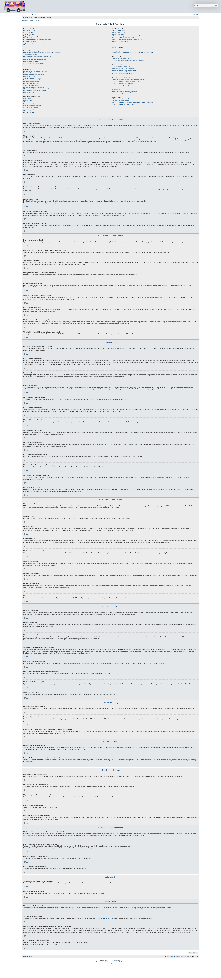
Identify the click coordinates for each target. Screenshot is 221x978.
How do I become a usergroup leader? (123, 37)
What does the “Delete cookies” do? (33, 44)
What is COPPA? (28, 32)
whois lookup (152, 928)
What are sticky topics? (29, 109)
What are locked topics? (30, 110)
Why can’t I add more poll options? (32, 78)
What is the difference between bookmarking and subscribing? (129, 79)
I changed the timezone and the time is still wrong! (37, 56)
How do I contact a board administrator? (123, 104)
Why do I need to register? (30, 30)
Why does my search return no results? (123, 68)
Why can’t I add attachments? (31, 83)
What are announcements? (30, 107)
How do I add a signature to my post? (33, 74)
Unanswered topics (27, 20)
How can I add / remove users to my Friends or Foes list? (128, 60)
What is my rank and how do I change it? (34, 63)
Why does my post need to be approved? (34, 90)
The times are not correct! (30, 54)
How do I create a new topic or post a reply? (35, 71)
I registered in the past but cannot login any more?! (37, 39)
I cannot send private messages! (121, 49)
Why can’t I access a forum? (31, 81)
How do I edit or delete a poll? (31, 80)
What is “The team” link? (119, 43)
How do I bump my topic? (30, 92)
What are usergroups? (118, 34)
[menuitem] (34, 14)
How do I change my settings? (31, 51)
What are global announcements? (32, 105)
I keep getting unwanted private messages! (124, 51)
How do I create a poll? (29, 76)
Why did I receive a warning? (31, 85)
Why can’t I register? (29, 34)
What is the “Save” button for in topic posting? (36, 88)
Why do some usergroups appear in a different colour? (127, 39)
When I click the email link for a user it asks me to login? (38, 65)
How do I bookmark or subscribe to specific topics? (126, 81)
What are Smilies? (28, 102)
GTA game (114, 960)
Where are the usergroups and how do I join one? (126, 36)
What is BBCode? (28, 98)
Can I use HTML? (28, 100)
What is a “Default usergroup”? (120, 41)
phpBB (45, 287)
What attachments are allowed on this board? (124, 91)
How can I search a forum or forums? (122, 66)
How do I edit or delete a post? (31, 72)
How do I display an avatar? (31, 61)
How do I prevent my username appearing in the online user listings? (42, 52)
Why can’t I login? (28, 37)
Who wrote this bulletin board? (120, 99)
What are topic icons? (29, 112)
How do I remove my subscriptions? (122, 85)
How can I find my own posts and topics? (123, 73)
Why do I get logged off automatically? (33, 43)
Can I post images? (28, 103)
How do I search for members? (121, 72)
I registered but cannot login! (31, 36)
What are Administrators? (119, 30)
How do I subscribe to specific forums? (123, 83)
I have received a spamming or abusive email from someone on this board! (133, 52)
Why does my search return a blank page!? (124, 70)
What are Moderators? (118, 32)
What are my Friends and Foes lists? (122, 58)
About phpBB (156, 908)
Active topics (37, 20)
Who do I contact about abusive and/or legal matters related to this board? (132, 102)
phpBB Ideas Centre (107, 918)
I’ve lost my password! (29, 41)
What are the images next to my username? (35, 59)
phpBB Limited (75, 908)
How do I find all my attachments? (121, 93)
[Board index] (15, 6)
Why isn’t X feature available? (120, 100)
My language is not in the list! (31, 58)
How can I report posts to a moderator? (34, 87)
